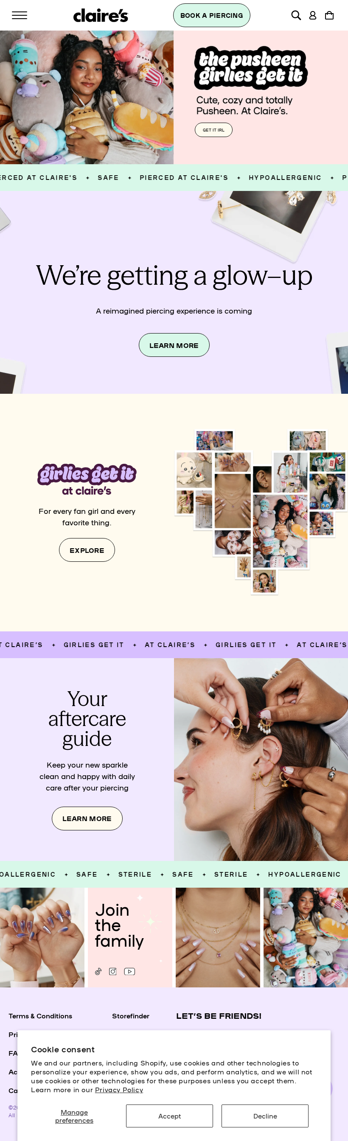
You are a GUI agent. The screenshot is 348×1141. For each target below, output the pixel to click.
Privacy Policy (119, 1089)
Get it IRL (214, 129)
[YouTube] (129, 971)
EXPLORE (87, 550)
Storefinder (130, 1015)
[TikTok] (98, 971)
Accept (169, 1115)
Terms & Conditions (40, 1015)
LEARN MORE (174, 345)
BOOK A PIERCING (211, 15)
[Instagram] (112, 971)
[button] (19, 15)
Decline (265, 1115)
